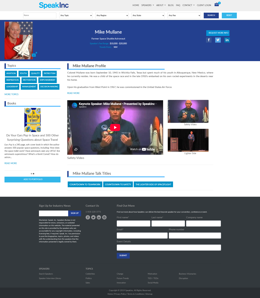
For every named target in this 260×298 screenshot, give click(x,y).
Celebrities (90, 274)
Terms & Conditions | (136, 294)
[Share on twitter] (218, 40)
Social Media (153, 283)
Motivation (152, 274)
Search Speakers (46, 274)
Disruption (183, 278)
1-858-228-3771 (93, 212)
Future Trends (123, 278)
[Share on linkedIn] (227, 40)
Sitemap (148, 294)
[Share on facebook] (209, 40)
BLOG (171, 5)
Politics (89, 278)
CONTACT (188, 5)
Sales (88, 283)
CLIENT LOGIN (204, 5)
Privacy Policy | (120, 294)
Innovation (121, 283)
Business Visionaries (187, 274)
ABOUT (160, 5)
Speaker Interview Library (50, 278)
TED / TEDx (153, 278)
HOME (136, 5)
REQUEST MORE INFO (217, 33)
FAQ (178, 5)
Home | (111, 294)
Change (120, 274)
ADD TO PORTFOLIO (32, 179)
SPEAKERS (146, 5)
